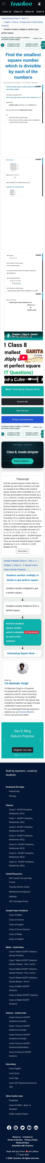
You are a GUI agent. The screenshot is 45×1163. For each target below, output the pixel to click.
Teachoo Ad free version (19, 887)
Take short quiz (22, 411)
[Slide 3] (25, 755)
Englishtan (13, 1100)
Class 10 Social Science (19, 929)
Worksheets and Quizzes (19, 892)
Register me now (23, 750)
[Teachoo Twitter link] (22, 1128)
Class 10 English (16, 925)
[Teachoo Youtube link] (29, 1128)
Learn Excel (14, 1073)
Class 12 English (16, 939)
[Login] (39, 4)
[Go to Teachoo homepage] (21, 3)
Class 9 (40, 11)
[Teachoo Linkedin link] (36, 1128)
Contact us (28, 1137)
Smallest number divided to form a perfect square (22, 608)
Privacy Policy (31, 1140)
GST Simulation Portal (18, 901)
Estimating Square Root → (22, 653)
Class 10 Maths (15, 915)
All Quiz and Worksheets (22, 419)
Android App (14, 791)
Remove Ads (22, 402)
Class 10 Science (16, 920)
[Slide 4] (29, 755)
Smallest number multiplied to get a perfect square (22, 590)
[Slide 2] (20, 755)
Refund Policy (22, 1143)
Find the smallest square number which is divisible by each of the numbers (22, 632)
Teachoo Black (25, 712)
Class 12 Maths (15, 934)
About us (16, 1137)
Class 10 (29, 11)
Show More (22, 551)
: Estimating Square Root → (22, 391)
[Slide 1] (16, 755)
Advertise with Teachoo (22, 1146)
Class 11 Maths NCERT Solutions (23, 995)
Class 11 (18, 11)
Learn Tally (13, 1078)
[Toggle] (4, 3)
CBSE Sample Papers (18, 1114)
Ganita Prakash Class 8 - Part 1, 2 (14, 18)
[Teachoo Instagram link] (16, 1128)
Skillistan (13, 897)
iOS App (12, 796)
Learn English (15, 1068)
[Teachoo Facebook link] (9, 1128)
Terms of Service (15, 1140)
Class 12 (6, 11)
